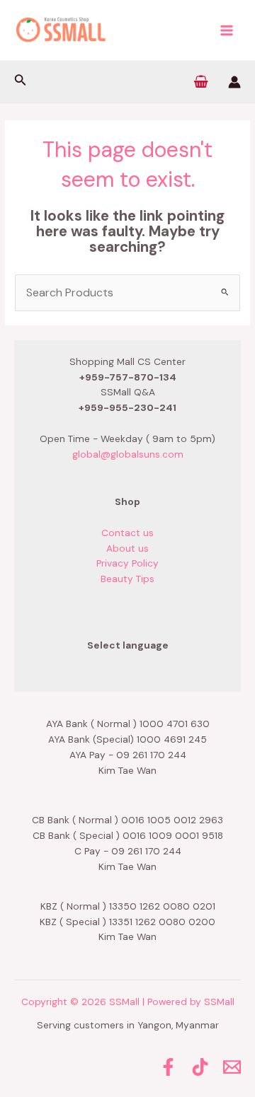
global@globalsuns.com (127, 454)
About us (127, 548)
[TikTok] (200, 1067)
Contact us (127, 532)
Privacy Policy (127, 563)
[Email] (232, 1067)
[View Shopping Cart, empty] (201, 82)
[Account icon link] (234, 82)
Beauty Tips (127, 578)
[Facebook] (168, 1067)
